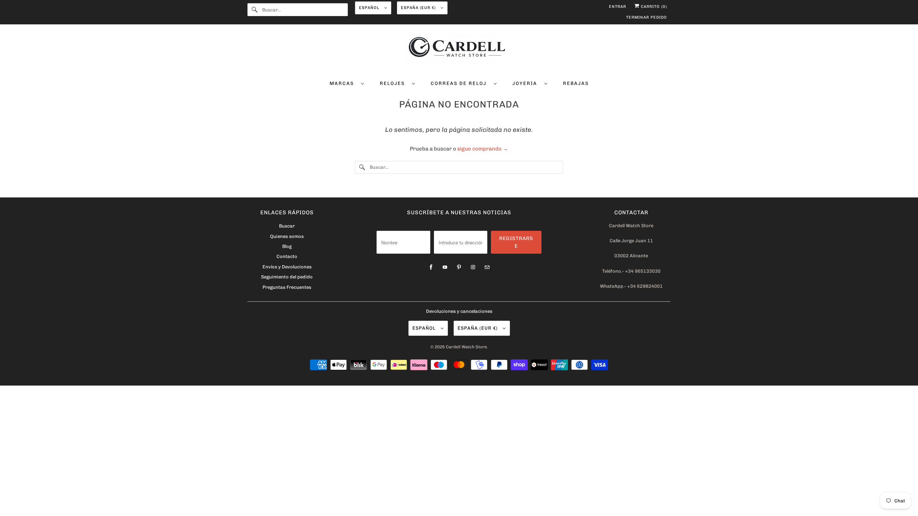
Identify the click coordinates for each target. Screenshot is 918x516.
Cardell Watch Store (466, 346)
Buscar (287, 226)
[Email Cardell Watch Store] (487, 267)
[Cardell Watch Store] (459, 51)
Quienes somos (287, 236)
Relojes (394, 83)
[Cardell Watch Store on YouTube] (445, 267)
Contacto (286, 256)
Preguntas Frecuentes (286, 287)
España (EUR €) (419, 7)
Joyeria (526, 83)
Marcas (344, 83)
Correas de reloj (460, 83)
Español (370, 7)
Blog (287, 246)
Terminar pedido (646, 17)
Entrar (617, 6)
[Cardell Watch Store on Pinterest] (459, 267)
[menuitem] (347, 83)
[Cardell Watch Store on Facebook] (431, 267)
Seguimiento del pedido (287, 277)
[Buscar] (254, 9)
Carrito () (653, 6)
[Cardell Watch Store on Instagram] (473, 267)
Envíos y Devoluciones (287, 266)
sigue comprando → (482, 148)
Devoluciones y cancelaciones (459, 311)
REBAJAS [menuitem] (576, 83)
